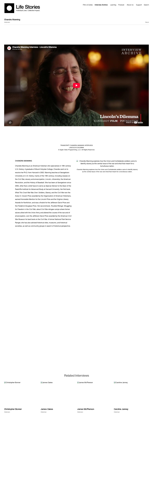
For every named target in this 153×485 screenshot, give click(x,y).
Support (139, 5)
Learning (113, 5)
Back (147, 22)
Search (146, 5)
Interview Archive (101, 5)
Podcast (121, 5)
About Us (130, 5)
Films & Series (88, 5)
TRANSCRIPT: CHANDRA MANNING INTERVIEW (76, 145)
